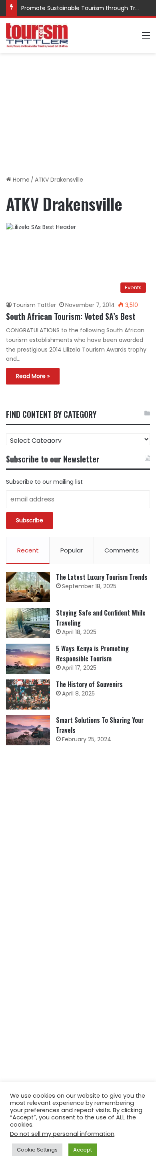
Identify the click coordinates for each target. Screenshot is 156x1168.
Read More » (33, 376)
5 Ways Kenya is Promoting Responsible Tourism (92, 653)
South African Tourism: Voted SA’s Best (71, 316)
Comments (121, 550)
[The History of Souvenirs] (28, 694)
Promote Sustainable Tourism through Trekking (87, 8)
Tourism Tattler (34, 305)
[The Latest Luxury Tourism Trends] (28, 587)
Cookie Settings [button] (37, 1150)
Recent (28, 550)
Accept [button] (82, 1150)
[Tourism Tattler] (37, 35)
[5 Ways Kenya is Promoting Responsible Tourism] (28, 659)
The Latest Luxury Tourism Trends (102, 577)
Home (20, 180)
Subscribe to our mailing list (44, 482)
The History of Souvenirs (89, 684)
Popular (71, 550)
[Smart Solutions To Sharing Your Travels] (28, 730)
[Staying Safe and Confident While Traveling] (28, 623)
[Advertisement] (78, 111)
